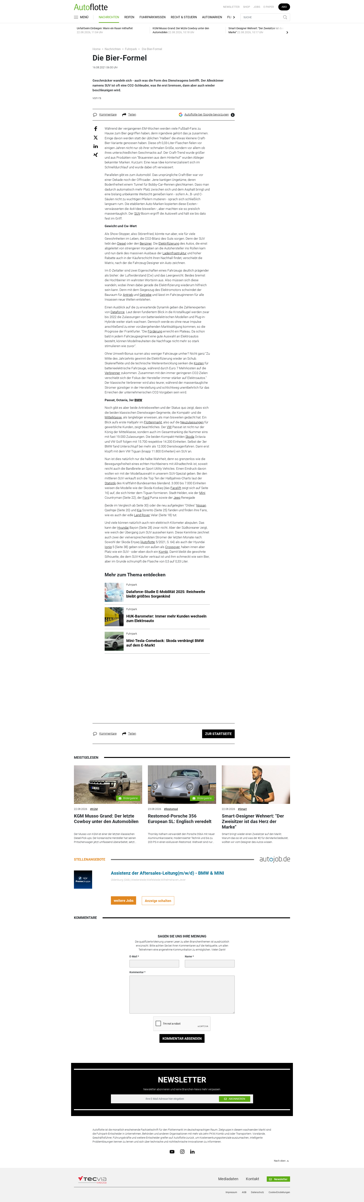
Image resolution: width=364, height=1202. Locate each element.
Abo (284, 6)
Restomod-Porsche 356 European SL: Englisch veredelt (179, 818)
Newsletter (231, 6)
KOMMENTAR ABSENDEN (182, 1039)
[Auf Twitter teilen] (96, 137)
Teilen (132, 114)
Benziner (146, 243)
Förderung (155, 331)
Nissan (201, 505)
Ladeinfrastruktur (174, 253)
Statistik (110, 483)
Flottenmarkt (153, 422)
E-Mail (133, 956)
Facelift (175, 488)
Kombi (163, 552)
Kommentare (108, 114)
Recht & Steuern (184, 17)
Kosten (199, 363)
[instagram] (182, 1151)
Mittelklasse (113, 417)
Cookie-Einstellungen (279, 1192)
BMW (138, 400)
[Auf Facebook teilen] (95, 128)
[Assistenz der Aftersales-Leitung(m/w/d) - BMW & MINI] (83, 879)
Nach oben (280, 1160)
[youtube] (172, 1151)
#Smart (242, 809)
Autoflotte (148, 542)
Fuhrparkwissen (153, 17)
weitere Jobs (123, 901)
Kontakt (252, 1179)
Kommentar (136, 972)
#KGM (94, 809)
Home (96, 49)
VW (169, 427)
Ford (146, 497)
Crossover (172, 547)
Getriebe (145, 295)
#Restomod (171, 809)
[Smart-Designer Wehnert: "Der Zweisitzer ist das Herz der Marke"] (256, 784)
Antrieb (128, 295)
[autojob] (275, 859)
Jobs (256, 6)
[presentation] (287, 32)
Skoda (189, 437)
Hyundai (123, 527)
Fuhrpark (131, 49)
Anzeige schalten (158, 901)
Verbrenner (112, 373)
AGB (244, 1192)
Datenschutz (257, 1192)
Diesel (121, 243)
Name (188, 956)
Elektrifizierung (168, 243)
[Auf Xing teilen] (95, 154)
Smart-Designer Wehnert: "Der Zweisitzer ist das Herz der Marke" (253, 821)
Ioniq (108, 547)
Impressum (231, 1192)
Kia (139, 510)
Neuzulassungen (192, 422)
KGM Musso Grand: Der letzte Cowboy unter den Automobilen (106, 818)
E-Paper (269, 6)
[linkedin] (192, 1151)
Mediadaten (228, 1179)
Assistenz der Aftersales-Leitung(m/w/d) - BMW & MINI (167, 873)
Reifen (129, 17)
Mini (202, 493)
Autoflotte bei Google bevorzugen (206, 114)
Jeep (176, 497)
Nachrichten (109, 17)
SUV (137, 213)
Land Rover (142, 515)
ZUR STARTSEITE (218, 734)
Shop (246, 6)
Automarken (212, 17)
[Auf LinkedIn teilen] (95, 146)
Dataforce (118, 312)
